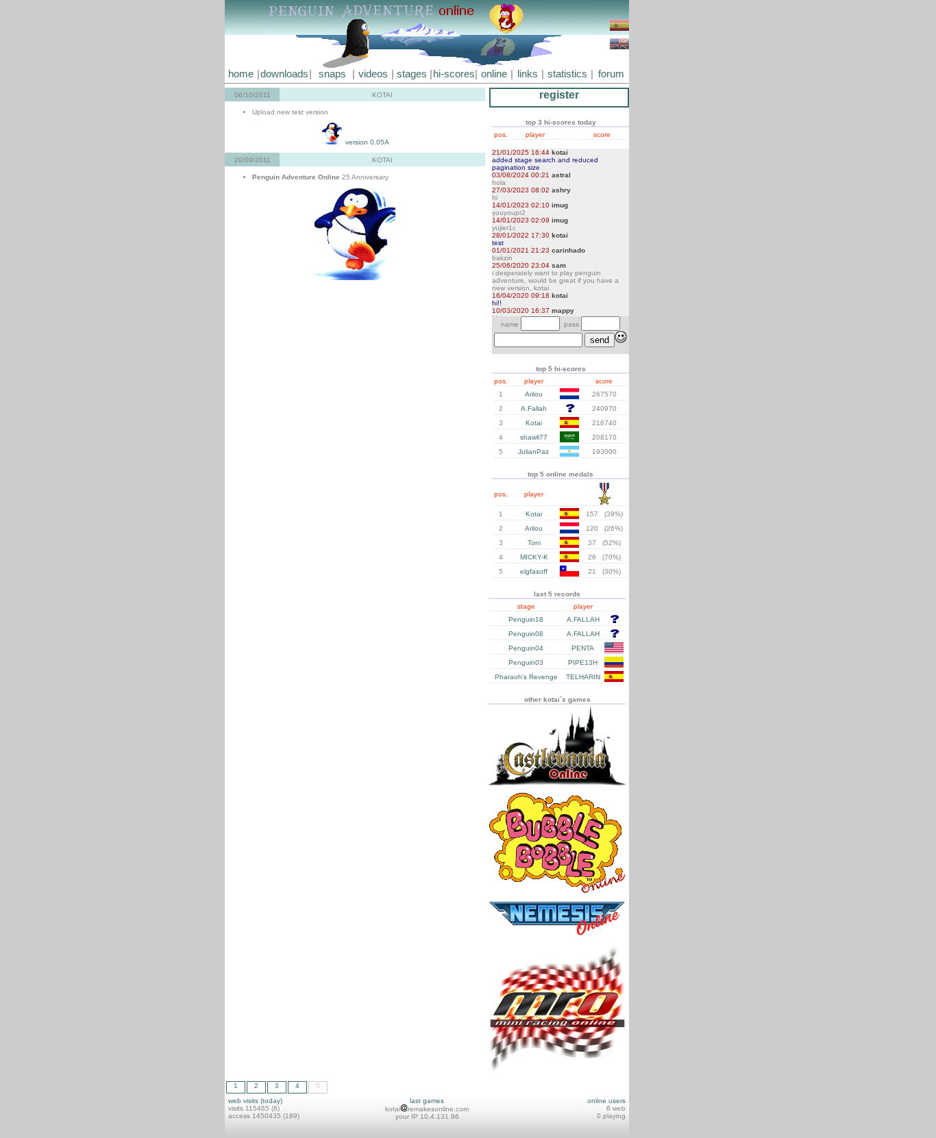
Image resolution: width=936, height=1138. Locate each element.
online (494, 73)
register (559, 95)
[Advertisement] (670, 205)
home (241, 73)
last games (427, 1100)
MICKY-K (534, 557)
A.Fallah (534, 408)
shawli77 (533, 437)
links (527, 73)
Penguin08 (525, 633)
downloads (284, 73)
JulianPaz (533, 451)
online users (606, 1100)
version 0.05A (366, 142)
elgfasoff (533, 571)
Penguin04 (525, 648)
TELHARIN (583, 677)
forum (611, 73)
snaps (332, 73)
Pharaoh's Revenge (526, 677)
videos (373, 73)
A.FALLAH (583, 619)
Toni (534, 542)
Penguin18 (525, 619)
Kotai (534, 423)
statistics (567, 73)
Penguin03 (525, 662)
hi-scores (454, 73)
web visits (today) (255, 1100)
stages (412, 73)
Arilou (534, 394)
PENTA (582, 648)
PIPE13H (583, 662)
